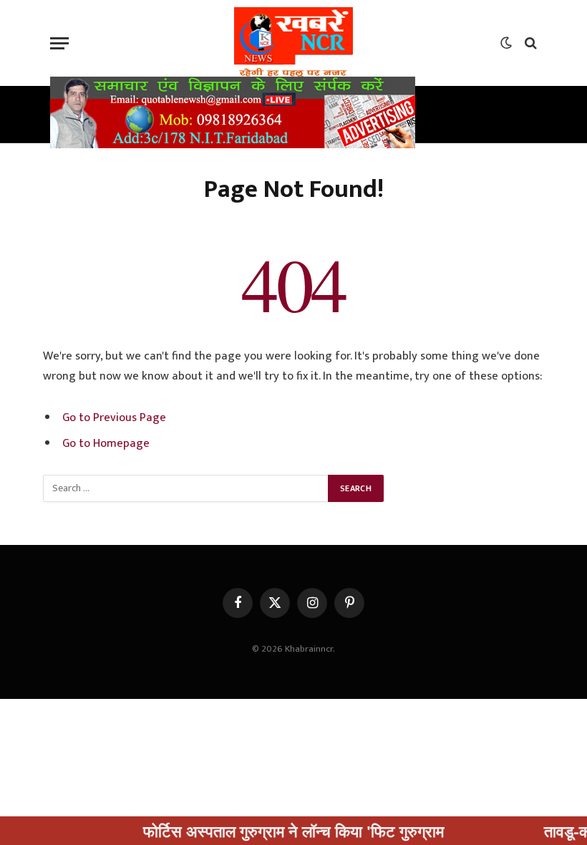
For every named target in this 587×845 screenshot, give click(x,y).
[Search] (529, 43)
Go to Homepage (106, 443)
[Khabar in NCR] (293, 43)
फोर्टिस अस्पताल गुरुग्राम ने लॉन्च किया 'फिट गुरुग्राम (276, 830)
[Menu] (59, 43)
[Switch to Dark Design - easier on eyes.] (506, 43)
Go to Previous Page (114, 417)
